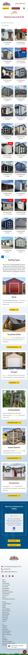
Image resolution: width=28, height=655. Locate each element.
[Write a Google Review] (11, 516)
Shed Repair (5, 639)
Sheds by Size (5, 615)
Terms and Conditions (7, 641)
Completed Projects (6, 603)
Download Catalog (6, 631)
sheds (19, 300)
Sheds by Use (5, 617)
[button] (24, 8)
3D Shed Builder (5, 593)
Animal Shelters (5, 583)
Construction (5, 586)
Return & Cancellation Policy (8, 643)
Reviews (4, 607)
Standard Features (6, 610)
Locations (4, 627)
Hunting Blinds (5, 590)
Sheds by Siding (5, 614)
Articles (4, 597)
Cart (3, 624)
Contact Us (4, 625)
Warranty (4, 638)
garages (6, 375)
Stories (3, 605)
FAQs (3, 636)
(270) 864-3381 (21, 3)
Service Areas (5, 629)
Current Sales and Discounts (8, 599)
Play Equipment (5, 588)
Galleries (4, 621)
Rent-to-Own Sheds (6, 634)
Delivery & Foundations (7, 592)
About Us (4, 602)
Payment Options (6, 632)
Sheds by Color (5, 612)
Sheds (3, 579)
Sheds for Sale (5, 595)
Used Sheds (4, 619)
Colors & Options (6, 608)
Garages (4, 581)
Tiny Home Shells (6, 585)
